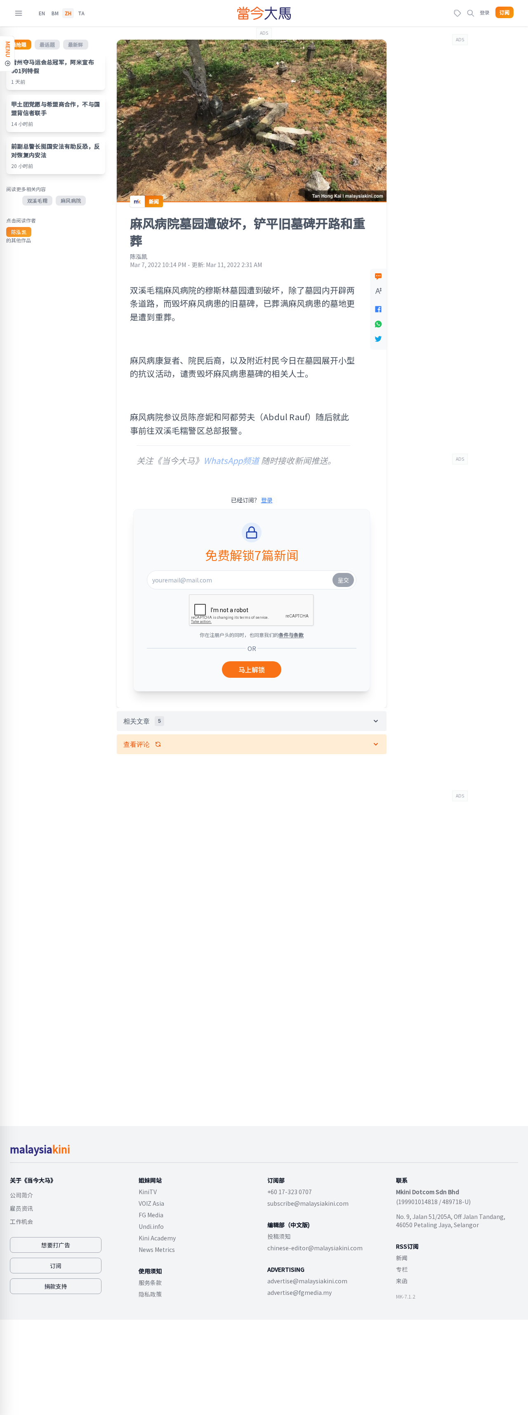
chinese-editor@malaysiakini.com (315, 1248)
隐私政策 (150, 1294)
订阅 (504, 12)
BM (55, 13)
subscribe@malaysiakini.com (308, 1203)
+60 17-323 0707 (289, 1192)
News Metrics (157, 1249)
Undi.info (151, 1226)
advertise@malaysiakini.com (307, 1281)
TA (81, 13)
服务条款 (150, 1282)
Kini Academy (157, 1238)
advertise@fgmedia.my (299, 1292)
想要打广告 (55, 1245)
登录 (485, 12)
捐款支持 (55, 1286)
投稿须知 (278, 1236)
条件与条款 (291, 634)
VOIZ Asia (151, 1203)
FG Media (151, 1215)
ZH (68, 13)
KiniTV (148, 1192)
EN (42, 13)
